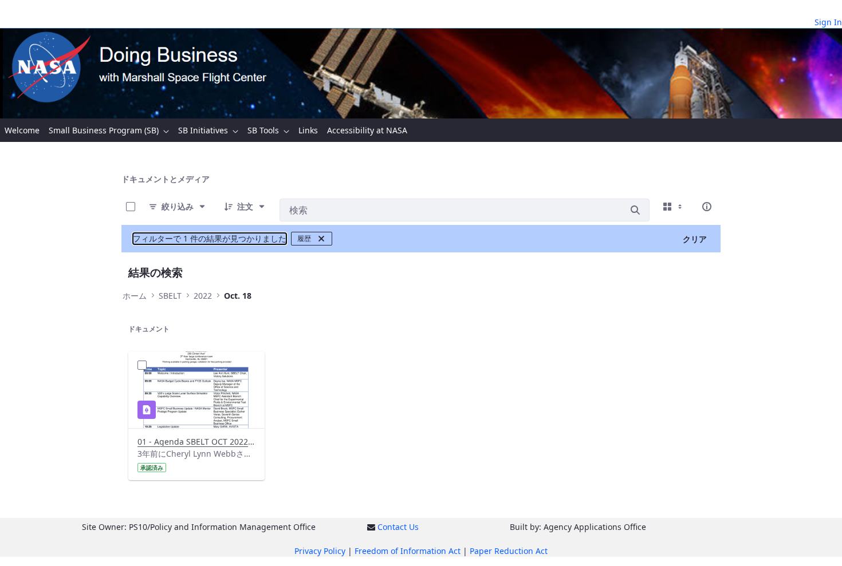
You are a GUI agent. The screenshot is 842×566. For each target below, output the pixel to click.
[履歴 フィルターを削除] (321, 238)
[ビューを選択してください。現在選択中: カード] (673, 206)
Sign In (828, 22)
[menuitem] (22, 130)
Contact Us (398, 526)
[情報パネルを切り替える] (707, 206)
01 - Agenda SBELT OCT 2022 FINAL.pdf (196, 441)
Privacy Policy (319, 550)
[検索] (635, 210)
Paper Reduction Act (509, 550)
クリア (695, 238)
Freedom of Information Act (408, 550)
